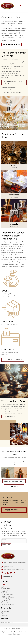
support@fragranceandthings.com (14, 569)
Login (3, 586)
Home (3, 584)
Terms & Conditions (7, 597)
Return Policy (5, 599)
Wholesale (4, 615)
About (3, 587)
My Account (5, 611)
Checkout (4, 614)
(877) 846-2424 (8, 567)
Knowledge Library (7, 604)
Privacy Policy (5, 596)
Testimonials (5, 603)
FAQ (2, 601)
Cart (2, 612)
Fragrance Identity (7, 594)
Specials (4, 592)
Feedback (4, 600)
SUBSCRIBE (6, 544)
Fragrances (5, 590)
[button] (25, 6)
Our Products (5, 588)
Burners (4, 591)
